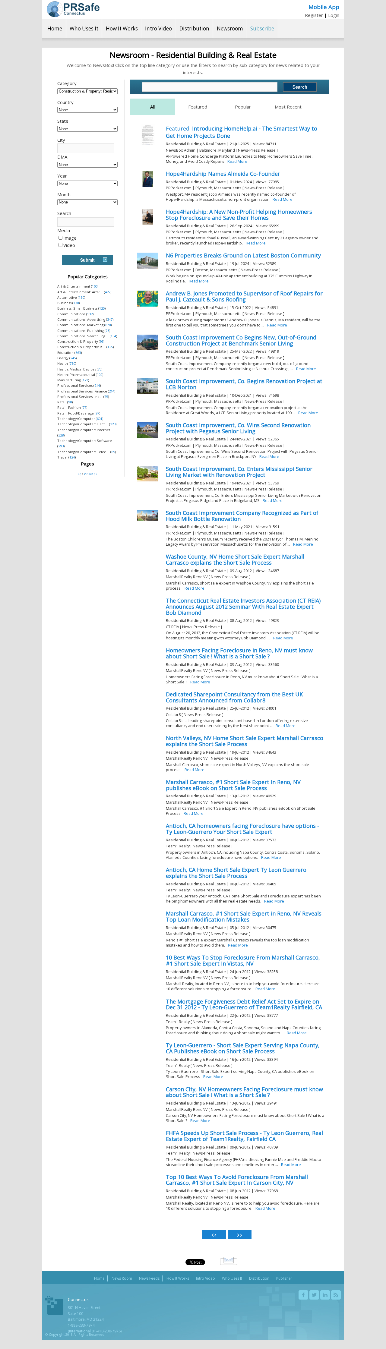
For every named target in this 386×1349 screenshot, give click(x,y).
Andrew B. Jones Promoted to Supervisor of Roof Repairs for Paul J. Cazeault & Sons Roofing (244, 296)
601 (99, 418)
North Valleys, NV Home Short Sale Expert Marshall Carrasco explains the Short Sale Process (244, 741)
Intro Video (158, 28)
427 (107, 292)
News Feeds (149, 1278)
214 (97, 385)
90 (70, 402)
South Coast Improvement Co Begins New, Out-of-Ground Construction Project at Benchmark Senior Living (241, 340)
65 (113, 451)
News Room (122, 1278)
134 (113, 336)
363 (78, 352)
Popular (243, 107)
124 (72, 457)
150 (81, 297)
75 (106, 396)
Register (314, 15)
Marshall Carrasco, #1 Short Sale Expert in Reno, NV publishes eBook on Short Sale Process (233, 785)
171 (85, 380)
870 (108, 325)
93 (101, 341)
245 (73, 358)
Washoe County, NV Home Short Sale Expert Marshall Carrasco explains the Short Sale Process (235, 559)
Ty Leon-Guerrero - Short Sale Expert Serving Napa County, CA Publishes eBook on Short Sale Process (243, 1048)
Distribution (194, 28)
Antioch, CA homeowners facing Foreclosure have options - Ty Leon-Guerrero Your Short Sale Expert (242, 828)
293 (61, 446)
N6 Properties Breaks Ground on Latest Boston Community (243, 255)
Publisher (284, 1278)
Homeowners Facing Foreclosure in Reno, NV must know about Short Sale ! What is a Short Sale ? (239, 653)
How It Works (122, 28)
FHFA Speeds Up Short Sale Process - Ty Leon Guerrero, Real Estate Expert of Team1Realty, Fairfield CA (244, 1136)
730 (72, 363)
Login (333, 15)
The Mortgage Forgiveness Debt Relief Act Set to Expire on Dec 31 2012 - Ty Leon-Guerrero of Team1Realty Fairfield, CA (244, 1004)
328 (61, 435)
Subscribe (262, 28)
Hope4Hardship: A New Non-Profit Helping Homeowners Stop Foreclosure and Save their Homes (239, 214)
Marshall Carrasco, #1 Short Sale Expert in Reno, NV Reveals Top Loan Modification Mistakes (243, 916)
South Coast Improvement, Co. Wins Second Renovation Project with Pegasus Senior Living (238, 428)
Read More (237, 161)
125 (102, 308)
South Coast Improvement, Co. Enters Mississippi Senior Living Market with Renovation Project (239, 471)
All (152, 107)
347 (109, 319)
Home (54, 28)
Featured (197, 107)
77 (84, 407)
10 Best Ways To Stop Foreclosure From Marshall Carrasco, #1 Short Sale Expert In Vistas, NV (243, 960)
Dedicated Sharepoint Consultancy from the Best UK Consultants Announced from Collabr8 (234, 697)
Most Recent (288, 107)
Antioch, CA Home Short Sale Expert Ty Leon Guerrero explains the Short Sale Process (236, 872)
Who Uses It (84, 28)
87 (97, 413)
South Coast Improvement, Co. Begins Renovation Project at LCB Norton (244, 384)
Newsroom (230, 28)
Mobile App (323, 7)
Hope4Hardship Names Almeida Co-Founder (223, 173)
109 (99, 374)
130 (76, 303)
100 (94, 286)
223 (112, 424)
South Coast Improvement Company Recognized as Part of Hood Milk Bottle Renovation (242, 515)
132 (90, 314)
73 (107, 330)
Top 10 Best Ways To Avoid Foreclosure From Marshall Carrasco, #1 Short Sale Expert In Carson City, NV (237, 1180)
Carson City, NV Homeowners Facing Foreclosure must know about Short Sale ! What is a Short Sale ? (244, 1092)
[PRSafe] (73, 9)
